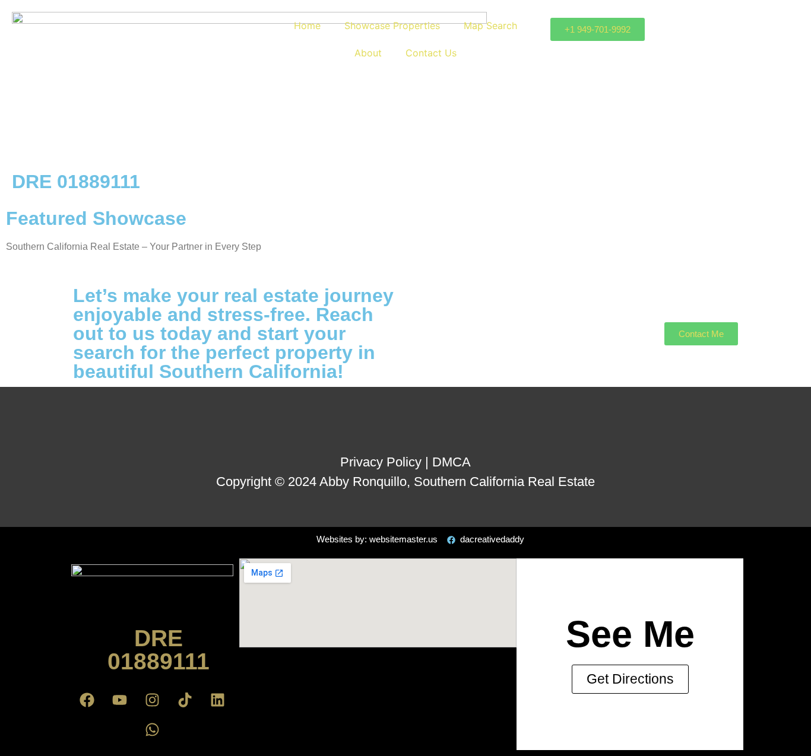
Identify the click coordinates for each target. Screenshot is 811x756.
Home (307, 25)
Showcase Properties (392, 25)
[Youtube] (120, 699)
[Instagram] (152, 699)
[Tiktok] (185, 699)
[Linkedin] (218, 699)
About (368, 53)
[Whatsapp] (152, 729)
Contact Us (431, 53)
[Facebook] (87, 699)
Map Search (490, 25)
